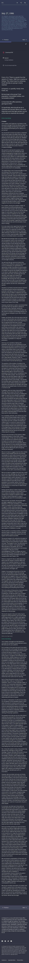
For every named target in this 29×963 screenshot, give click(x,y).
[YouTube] (11, 941)
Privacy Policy (20, 960)
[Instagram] (5, 941)
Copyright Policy (11, 960)
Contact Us (4, 960)
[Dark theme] (17, 2)
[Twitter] (8, 941)
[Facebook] (2, 941)
